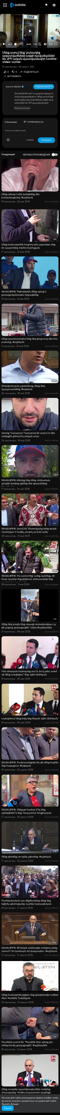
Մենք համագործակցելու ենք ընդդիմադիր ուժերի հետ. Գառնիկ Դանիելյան (30, 996)
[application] (30, 31)
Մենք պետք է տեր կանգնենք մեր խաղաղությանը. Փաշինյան (21, 196)
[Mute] (45, 44)
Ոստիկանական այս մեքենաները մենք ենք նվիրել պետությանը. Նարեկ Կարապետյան (26, 902)
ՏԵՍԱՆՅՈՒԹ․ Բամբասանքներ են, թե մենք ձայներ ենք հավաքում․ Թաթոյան (30, 764)
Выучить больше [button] (10, 1104)
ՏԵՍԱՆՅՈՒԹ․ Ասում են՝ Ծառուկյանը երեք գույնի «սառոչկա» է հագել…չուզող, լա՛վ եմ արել (29, 530)
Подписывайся (43, 86)
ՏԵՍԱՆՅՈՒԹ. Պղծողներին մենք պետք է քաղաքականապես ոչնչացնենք (24, 293)
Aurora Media (13, 86)
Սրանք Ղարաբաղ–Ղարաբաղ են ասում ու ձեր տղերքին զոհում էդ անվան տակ (28, 434)
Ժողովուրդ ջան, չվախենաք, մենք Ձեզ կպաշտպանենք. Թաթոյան (23, 387)
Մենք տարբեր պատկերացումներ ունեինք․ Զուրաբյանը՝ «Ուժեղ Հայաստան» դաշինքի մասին (26, 1092)
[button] (54, 5)
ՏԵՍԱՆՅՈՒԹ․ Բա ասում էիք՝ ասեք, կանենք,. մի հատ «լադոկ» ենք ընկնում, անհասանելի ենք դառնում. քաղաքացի (28, 579)
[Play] (4, 44)
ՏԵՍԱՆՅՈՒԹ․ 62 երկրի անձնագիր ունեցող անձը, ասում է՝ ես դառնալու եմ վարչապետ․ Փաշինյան (30, 949)
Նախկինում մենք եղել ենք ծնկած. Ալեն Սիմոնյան (30, 718)
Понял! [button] (7, 1108)
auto (49, 36)
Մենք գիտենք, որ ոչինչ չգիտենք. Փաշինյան (26, 856)
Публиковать (46, 140)
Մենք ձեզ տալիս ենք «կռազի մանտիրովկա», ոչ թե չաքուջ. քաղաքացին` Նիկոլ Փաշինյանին (29, 626)
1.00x (35, 44)
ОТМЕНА (30, 140)
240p (50, 32)
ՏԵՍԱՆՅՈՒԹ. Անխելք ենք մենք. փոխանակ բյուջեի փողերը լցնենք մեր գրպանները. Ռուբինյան (26, 483)
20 (40, 44)
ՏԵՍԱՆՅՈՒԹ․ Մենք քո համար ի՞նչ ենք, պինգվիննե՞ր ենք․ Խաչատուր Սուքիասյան (26, 811)
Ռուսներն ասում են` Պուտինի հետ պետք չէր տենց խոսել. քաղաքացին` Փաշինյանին (27, 1043)
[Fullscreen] (55, 44)
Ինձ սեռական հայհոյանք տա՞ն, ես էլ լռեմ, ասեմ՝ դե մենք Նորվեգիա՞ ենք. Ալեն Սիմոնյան (29, 673)
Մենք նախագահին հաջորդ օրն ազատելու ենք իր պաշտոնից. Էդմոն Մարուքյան (28, 246)
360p (51, 44)
